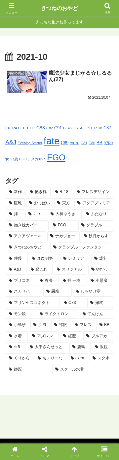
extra (74, 143)
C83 (40, 127)
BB (99, 143)
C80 (92, 143)
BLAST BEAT (73, 128)
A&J (10, 142)
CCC (31, 128)
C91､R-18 (94, 128)
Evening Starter (30, 143)
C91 (58, 128)
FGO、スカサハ (32, 159)
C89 (64, 143)
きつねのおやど (59, 8)
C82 (49, 128)
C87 (107, 128)
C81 (84, 143)
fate (52, 140)
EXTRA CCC (15, 128)
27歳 (14, 159)
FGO (56, 157)
